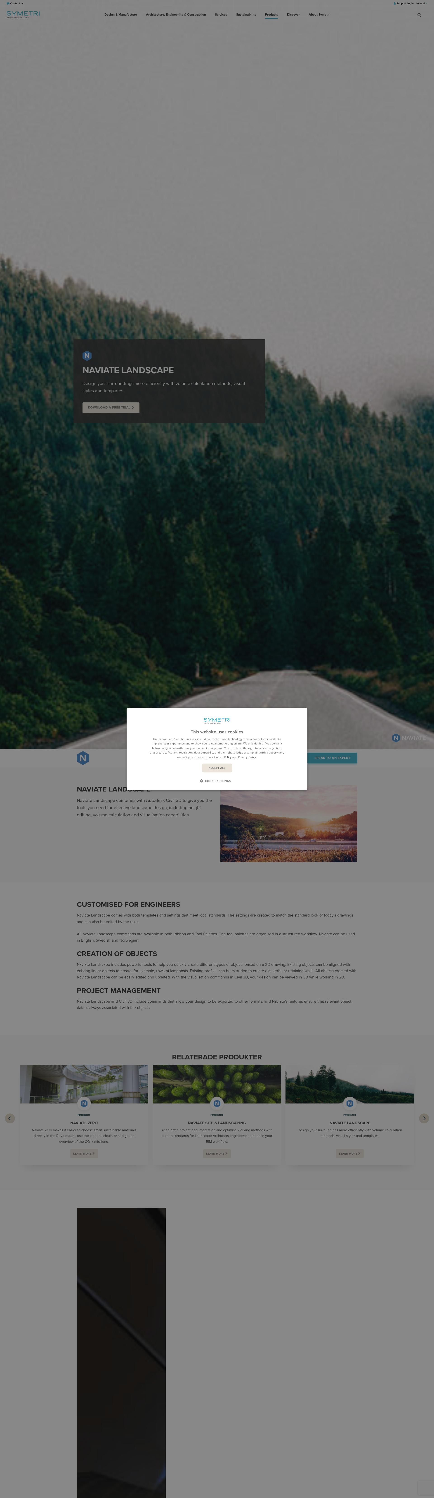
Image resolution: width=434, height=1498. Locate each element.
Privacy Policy (247, 757)
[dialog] (217, 749)
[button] (217, 780)
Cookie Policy (223, 757)
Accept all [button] (217, 768)
